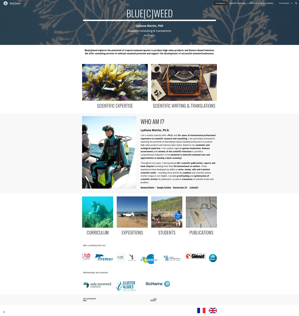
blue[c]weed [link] (220, 3)
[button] (296, 3)
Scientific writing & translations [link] (262, 3)
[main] (149, 22)
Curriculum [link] (284, 3)
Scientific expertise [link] (238, 3)
